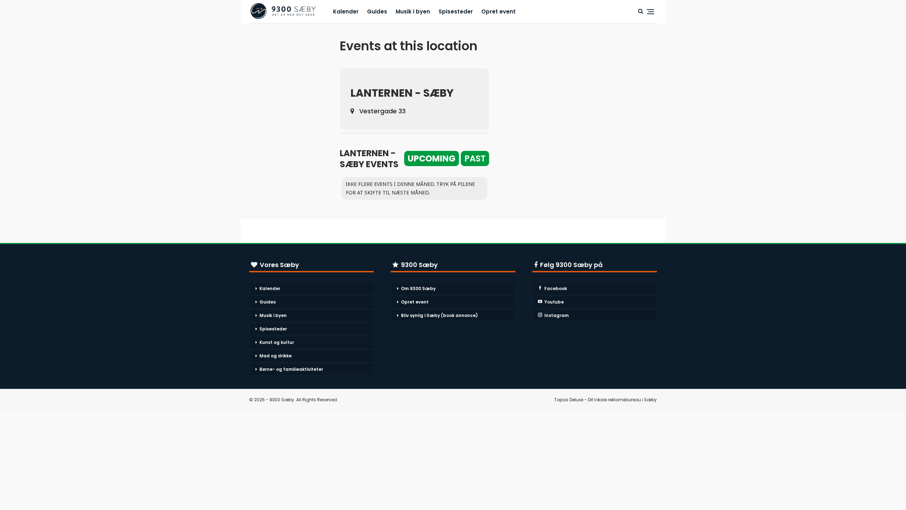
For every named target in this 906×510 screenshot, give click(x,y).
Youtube (554, 302)
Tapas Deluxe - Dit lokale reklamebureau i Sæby (605, 400)
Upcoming (431, 158)
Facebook (555, 288)
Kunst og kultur (276, 342)
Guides (377, 11)
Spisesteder (455, 11)
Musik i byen (413, 11)
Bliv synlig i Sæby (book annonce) (439, 315)
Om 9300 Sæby (418, 288)
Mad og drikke (275, 356)
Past (475, 158)
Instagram (556, 315)
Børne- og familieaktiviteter (291, 369)
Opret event (498, 11)
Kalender (346, 11)
